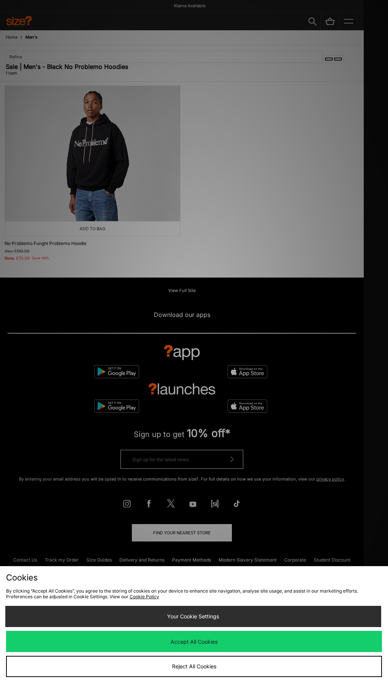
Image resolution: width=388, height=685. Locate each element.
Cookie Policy (144, 596)
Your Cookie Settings (193, 616)
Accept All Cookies (194, 641)
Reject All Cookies (194, 666)
